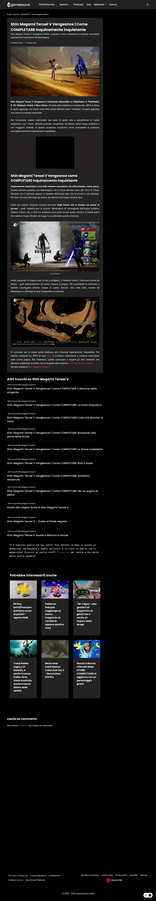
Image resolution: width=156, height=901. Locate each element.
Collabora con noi (15, 880)
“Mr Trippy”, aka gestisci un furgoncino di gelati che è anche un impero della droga (86, 614)
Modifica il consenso (90, 875)
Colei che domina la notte (80, 363)
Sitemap (143, 875)
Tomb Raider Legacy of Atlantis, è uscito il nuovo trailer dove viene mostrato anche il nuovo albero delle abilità (22, 677)
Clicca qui (63, 552)
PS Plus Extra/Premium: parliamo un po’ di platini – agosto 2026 (22, 610)
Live (88, 4)
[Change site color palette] (148, 895)
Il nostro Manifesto (38, 875)
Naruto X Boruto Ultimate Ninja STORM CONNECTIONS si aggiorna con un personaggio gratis (86, 673)
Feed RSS (134, 875)
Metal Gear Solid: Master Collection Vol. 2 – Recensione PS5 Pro (54, 670)
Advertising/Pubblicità (35, 880)
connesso (23, 725)
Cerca (113, 4)
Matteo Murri (18, 43)
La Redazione (54, 875)
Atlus (49, 355)
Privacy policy (121, 875)
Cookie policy (107, 875)
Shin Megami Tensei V (39, 367)
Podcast (78, 4)
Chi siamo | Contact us (18, 875)
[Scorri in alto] (148, 890)
